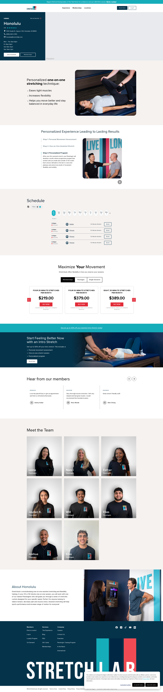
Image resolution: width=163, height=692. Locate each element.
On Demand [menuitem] (31, 642)
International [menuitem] (61, 650)
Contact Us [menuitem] (61, 634)
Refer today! (111, 2)
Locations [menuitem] (87, 8)
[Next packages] (134, 300)
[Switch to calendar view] (28, 206)
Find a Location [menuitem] (32, 630)
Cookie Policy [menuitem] (62, 689)
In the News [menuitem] (61, 646)
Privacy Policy (146, 679)
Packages (81, 280)
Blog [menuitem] (43, 634)
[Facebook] (116, 627)
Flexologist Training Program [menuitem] (66, 642)
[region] (104, 36)
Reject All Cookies (151, 685)
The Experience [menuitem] (47, 630)
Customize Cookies (125, 685)
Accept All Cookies (138, 685)
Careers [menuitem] (60, 630)
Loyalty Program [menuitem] (32, 638)
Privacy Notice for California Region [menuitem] (85, 689)
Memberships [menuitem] (77, 8)
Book (107, 224)
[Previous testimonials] (129, 379)
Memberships (68, 280)
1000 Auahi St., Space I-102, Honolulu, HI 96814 (21, 31)
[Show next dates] (110, 213)
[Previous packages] (29, 300)
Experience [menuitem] (66, 8)
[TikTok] (125, 627)
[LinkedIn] (134, 627)
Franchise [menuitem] (60, 638)
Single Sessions (94, 280)
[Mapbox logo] (50, 59)
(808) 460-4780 (11, 34)
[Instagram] (121, 627)
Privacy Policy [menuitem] (71, 689)
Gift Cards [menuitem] (45, 642)
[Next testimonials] (134, 379)
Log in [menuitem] (29, 634)
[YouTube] (130, 627)
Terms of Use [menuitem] (53, 689)
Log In (132, 8)
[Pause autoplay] (120, 182)
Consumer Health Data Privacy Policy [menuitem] (107, 689)
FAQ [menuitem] (43, 638)
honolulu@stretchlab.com (14, 37)
